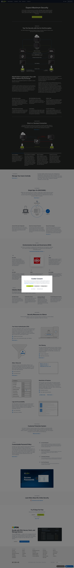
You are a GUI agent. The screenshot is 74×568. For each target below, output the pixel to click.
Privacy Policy (32, 283)
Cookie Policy (26, 283)
